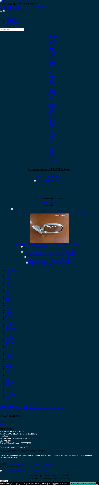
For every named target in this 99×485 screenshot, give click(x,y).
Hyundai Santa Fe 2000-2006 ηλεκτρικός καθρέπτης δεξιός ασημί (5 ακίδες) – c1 (49, 244)
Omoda (52, 127)
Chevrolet (52, 52)
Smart (52, 145)
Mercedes (52, 113)
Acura (52, 43)
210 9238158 (28, 6)
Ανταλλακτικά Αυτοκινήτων (16, 22)
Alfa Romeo (52, 36)
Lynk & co (52, 108)
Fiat (52, 71)
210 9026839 (39, 6)
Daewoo (52, 61)
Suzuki (52, 152)
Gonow (52, 78)
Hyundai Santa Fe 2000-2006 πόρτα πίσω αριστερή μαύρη (49, 260)
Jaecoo (52, 89)
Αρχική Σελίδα (11, 18)
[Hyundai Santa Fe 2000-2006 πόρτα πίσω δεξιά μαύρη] (49, 263)
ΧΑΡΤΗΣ (4, 425)
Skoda (52, 143)
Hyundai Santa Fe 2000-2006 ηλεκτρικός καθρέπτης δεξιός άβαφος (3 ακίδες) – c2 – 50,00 (49, 212)
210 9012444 (5, 6)
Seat (52, 141)
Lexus (52, 106)
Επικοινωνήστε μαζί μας (10, 411)
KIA (52, 96)
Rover (52, 136)
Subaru (52, 150)
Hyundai (52, 82)
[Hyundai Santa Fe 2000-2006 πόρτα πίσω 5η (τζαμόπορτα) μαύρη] (49, 252)
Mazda (52, 110)
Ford (52, 73)
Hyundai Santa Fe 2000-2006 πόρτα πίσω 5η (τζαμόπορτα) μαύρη (49, 255)
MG (52, 115)
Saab (52, 138)
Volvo (52, 162)
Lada (52, 99)
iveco (52, 87)
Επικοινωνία (10, 25)
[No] (97, 484)
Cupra (52, 57)
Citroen (52, 54)
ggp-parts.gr (12, 464)
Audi (52, 38)
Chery (52, 50)
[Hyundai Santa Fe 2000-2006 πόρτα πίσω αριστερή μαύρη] (49, 257)
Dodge (52, 66)
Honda (52, 80)
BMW (52, 45)
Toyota (52, 157)
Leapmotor (52, 103)
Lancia (52, 101)
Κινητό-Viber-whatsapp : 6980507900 (15, 9)
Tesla (52, 155)
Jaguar (52, 92)
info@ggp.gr (5, 436)
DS (52, 68)
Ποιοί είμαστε (11, 20)
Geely (52, 75)
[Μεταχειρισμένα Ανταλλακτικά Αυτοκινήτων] (25, 471)
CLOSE (4, 481)
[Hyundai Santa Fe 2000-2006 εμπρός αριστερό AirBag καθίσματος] (49, 247)
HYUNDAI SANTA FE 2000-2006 (52, 176)
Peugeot (52, 129)
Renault (52, 134)
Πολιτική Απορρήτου (87, 484)
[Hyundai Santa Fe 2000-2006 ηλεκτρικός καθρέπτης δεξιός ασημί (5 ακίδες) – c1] (49, 242)
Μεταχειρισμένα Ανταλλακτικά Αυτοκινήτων (35, 464)
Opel (52, 124)
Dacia (52, 59)
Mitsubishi (52, 120)
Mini (52, 117)
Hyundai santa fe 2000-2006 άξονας (49, 169)
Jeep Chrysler (52, 94)
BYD (52, 47)
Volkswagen (52, 159)
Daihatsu (52, 64)
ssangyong (52, 148)
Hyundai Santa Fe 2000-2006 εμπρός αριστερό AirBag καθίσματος (49, 249)
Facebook (4, 420)
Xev (52, 164)
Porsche (52, 131)
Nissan (52, 122)
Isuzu (52, 85)
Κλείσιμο (74, 484)
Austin (52, 40)
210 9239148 (16, 6)
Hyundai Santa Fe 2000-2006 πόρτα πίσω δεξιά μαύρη (49, 265)
